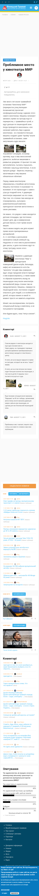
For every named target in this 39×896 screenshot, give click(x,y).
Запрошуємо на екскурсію (13, 585)
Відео (8, 860)
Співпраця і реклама (13, 834)
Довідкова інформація (14, 845)
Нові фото (9, 857)
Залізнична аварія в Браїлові (14, 557)
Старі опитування (10, 815)
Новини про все (23, 14)
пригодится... (8, 676)
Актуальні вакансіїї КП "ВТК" (13, 519)
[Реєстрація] (37, 2)
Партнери (9, 837)
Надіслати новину (19, 486)
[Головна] (13, 7)
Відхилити (14, 893)
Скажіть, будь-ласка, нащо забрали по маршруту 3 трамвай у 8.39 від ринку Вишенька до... (17, 726)
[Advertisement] (19, 37)
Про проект (10, 831)
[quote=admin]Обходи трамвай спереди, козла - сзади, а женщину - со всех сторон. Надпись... (19, 706)
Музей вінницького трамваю (16, 828)
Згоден (4, 893)
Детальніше (5, 889)
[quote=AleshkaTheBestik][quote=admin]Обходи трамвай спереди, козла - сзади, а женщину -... (18, 694)
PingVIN (6, 318)
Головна (5, 14)
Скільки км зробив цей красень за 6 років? (19, 715)
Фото (7, 854)
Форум (8, 851)
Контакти (9, 839)
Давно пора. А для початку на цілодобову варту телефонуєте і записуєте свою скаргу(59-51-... (18, 756)
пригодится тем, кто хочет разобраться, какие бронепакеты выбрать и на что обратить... (17, 667)
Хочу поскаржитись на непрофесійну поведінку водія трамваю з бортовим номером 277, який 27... (17, 737)
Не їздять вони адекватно (12, 747)
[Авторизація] (34, 2)
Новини (13, 14)
